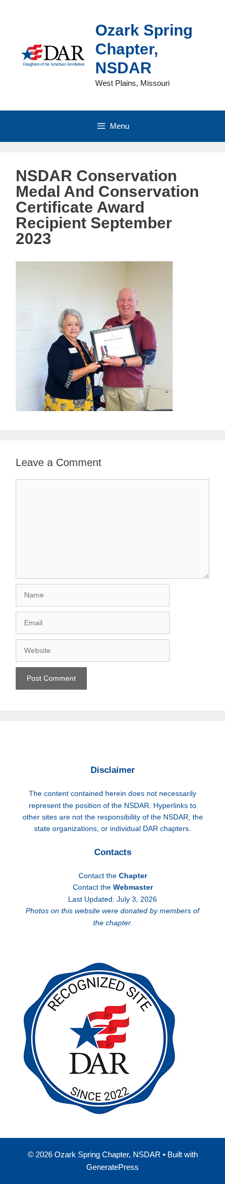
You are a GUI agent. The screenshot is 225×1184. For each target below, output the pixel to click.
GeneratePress (112, 1167)
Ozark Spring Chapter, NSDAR (144, 48)
